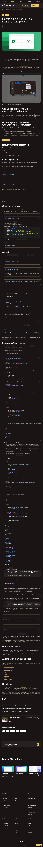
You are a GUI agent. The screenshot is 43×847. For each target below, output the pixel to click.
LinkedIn (29, 823)
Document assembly (8, 668)
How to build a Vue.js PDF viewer (20, 774)
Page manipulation (8, 670)
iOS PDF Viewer (5, 803)
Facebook (30, 832)
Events (29, 796)
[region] (22, 281)
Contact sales (34, 5)
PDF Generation (5, 807)
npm (15, 155)
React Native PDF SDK (6, 798)
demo (13, 104)
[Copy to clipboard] (39, 175)
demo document (12, 347)
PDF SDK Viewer (5, 796)
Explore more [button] (5, 762)
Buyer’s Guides (30, 807)
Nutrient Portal (5, 825)
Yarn (18, 155)
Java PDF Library (5, 793)
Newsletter (30, 814)
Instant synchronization (9, 667)
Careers (16, 828)
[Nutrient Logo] (8, 5)
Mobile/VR (17, 796)
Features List (30, 803)
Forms (5, 674)
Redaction (6, 677)
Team (16, 825)
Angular (36, 692)
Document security (8, 679)
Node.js (5, 152)
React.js (4, 693)
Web (16, 793)
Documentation (5, 823)
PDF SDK (4, 800)
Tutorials (29, 800)
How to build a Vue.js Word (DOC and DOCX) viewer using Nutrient (8, 775)
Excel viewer (23, 687)
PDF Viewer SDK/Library (6, 805)
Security (16, 823)
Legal (16, 832)
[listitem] (10, 721)
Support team (31, 689)
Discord (29, 828)
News (29, 809)
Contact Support (5, 828)
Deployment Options (32, 812)
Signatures (6, 676)
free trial (27, 693)
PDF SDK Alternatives (32, 805)
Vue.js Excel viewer (24, 66)
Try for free (26, 5)
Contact (29, 821)
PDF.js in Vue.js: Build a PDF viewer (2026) (34, 774)
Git (4, 150)
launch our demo (33, 693)
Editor (5, 672)
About (16, 821)
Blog (29, 793)
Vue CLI (21, 162)
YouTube (29, 825)
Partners (16, 830)
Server (16, 798)
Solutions (17, 800)
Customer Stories (31, 798)
